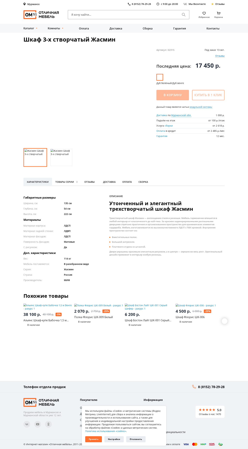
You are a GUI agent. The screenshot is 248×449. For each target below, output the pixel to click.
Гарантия (179, 28)
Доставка (115, 28)
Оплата (84, 28)
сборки (169, 125)
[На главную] (41, 14)
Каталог (28, 28)
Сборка (148, 28)
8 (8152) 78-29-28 (211, 387)
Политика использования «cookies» (105, 431)
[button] (224, 321)
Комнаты (54, 28)
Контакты (212, 28)
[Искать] (183, 14)
